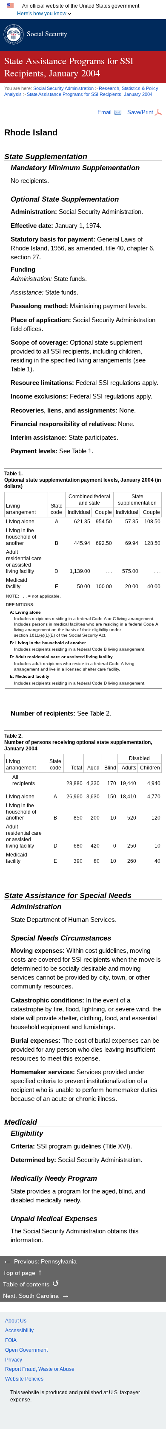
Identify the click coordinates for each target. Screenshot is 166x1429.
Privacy (13, 1360)
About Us (15, 1321)
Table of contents (26, 1285)
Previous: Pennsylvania (45, 1262)
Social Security (47, 33)
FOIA (11, 1340)
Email (104, 112)
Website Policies (24, 1379)
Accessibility (19, 1331)
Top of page (19, 1273)
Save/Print (140, 112)
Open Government (26, 1350)
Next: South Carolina (31, 1296)
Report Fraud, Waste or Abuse (39, 1369)
